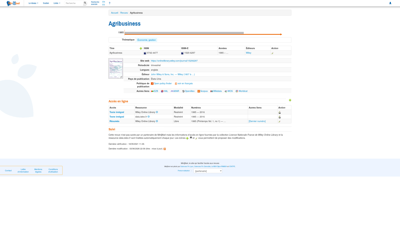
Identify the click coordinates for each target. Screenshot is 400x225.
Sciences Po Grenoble (202, 166)
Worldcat (243, 90)
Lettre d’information (23, 170)
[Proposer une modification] (272, 52)
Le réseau (33, 3)
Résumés (114, 121)
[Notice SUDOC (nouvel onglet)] (145, 52)
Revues (124, 12)
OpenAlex (190, 90)
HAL (166, 90)
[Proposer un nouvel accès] (290, 99)
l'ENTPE (232, 166)
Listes (56, 3)
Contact (8, 170)
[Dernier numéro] (257, 121)
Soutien (46, 3)
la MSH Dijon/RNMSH (219, 166)
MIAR (176, 90)
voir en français (185, 83)
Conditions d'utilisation (53, 170)
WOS (230, 90)
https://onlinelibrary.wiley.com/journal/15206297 (174, 60)
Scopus (204, 90)
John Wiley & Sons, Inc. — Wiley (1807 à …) (173, 74)
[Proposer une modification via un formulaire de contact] (279, 112)
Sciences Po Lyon (186, 166)
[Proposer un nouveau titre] (141, 48)
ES (103, 4)
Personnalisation (184, 171)
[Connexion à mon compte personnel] (390, 3)
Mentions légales (38, 170)
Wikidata (217, 90)
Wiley (248, 52)
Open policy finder (163, 83)
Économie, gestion (147, 39)
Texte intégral (117, 112)
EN (103, 2)
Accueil (114, 12)
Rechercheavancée (95, 3)
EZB (156, 90)
